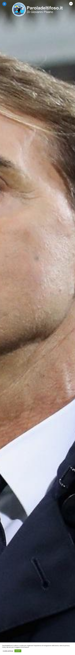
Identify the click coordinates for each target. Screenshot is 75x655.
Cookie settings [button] (8, 651)
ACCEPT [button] (18, 651)
